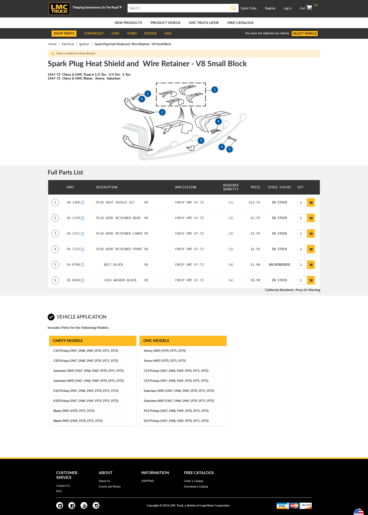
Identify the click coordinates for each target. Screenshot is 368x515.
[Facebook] (71, 505)
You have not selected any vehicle (267, 33)
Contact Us (63, 486)
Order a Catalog (193, 481)
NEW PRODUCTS (128, 23)
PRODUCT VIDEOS (165, 23)
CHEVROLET (94, 33)
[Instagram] (96, 505)
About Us (104, 481)
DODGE (150, 33)
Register (270, 8)
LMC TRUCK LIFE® (204, 23)
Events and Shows (110, 486)
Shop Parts (64, 33)
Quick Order (249, 8)
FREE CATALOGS (240, 23)
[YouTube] (83, 505)
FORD (132, 33)
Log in (288, 8)
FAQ (59, 491)
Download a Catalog (196, 486)
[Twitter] (59, 505)
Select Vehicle (305, 33)
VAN (167, 33)
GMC (116, 33)
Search (234, 8)
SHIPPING (147, 481)
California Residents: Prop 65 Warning (292, 290)
